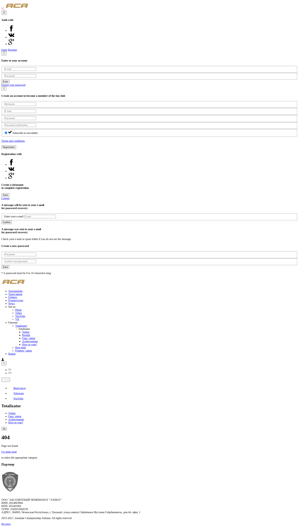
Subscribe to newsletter (25, 132)
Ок (4, 428)
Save (5, 195)
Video (18, 313)
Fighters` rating (23, 350)
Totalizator (21, 325)
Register (12, 49)
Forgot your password (13, 84)
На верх (6, 524)
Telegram (18, 393)
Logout (5, 198)
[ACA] (17, 9)
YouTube (20, 316)
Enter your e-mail (13, 216)
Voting (25, 332)
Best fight (20, 347)
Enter (4, 49)
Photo (18, 309)
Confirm (7, 222)
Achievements (30, 341)
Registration (9, 147)
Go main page (9, 451)
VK (17, 319)
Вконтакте (19, 388)
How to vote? (29, 344)
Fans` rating (28, 338)
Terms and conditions (13, 140)
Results (26, 335)
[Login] (2, 359)
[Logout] (3, 9)
